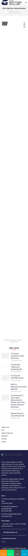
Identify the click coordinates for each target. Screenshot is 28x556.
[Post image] (5, 356)
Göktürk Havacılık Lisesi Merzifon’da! (17, 415)
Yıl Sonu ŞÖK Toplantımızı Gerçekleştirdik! (16, 367)
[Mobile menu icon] (26, 2)
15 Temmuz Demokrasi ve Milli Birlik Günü (17, 356)
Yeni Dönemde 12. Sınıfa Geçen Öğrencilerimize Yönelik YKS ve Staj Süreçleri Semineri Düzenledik (18, 401)
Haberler (4, 24)
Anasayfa (11, 11)
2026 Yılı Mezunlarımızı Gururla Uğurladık (19, 387)
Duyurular (17, 11)
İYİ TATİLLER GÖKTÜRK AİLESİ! (17, 377)
